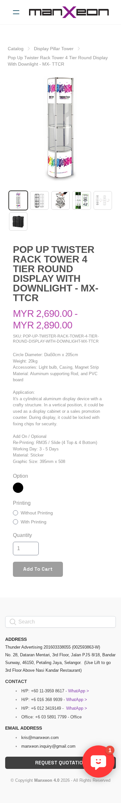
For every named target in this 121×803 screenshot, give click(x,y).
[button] (98, 761)
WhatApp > (78, 690)
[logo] (69, 12)
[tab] (18, 200)
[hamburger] (16, 12)
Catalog (16, 48)
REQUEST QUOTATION (60, 763)
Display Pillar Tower (54, 48)
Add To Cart (38, 569)
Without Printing (37, 512)
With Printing (33, 521)
